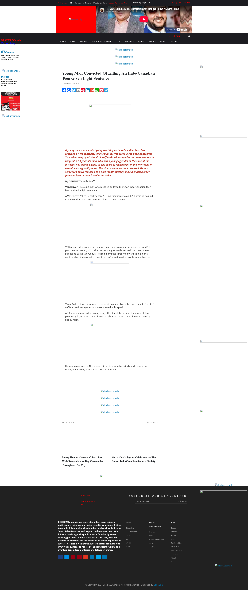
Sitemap (174, 554)
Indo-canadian (131, 532)
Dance (151, 535)
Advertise (63, 3)
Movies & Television (156, 539)
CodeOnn (158, 584)
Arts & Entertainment (101, 41)
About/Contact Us (118, 3)
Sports (141, 41)
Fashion (174, 532)
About (173, 558)
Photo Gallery (100, 3)
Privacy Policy (176, 550)
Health (173, 535)
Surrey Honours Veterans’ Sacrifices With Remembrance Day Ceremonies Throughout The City (82, 461)
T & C (173, 562)
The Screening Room (80, 3)
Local (128, 535)
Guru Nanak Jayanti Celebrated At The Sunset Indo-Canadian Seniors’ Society (134, 459)
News (72, 41)
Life (118, 41)
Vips (127, 539)
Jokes (173, 539)
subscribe (182, 501)
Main (128, 547)
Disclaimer (175, 547)
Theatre (151, 547)
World (128, 543)
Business (129, 41)
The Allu (173, 41)
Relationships (176, 543)
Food (162, 41)
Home (63, 41)
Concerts (152, 532)
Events (152, 41)
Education (130, 528)
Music (151, 543)
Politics (83, 41)
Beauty (174, 528)
